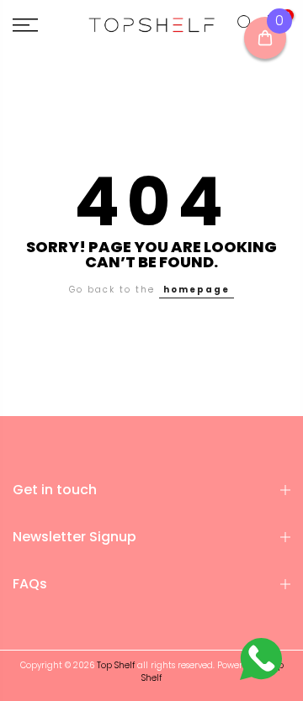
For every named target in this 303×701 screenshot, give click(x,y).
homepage (196, 289)
